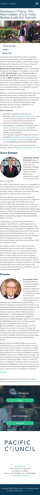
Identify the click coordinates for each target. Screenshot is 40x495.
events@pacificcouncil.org (30, 148)
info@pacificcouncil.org (20, 476)
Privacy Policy (27, 491)
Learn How (20, 423)
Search (19, 400)
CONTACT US (20, 466)
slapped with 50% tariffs (28, 116)
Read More (3, 372)
